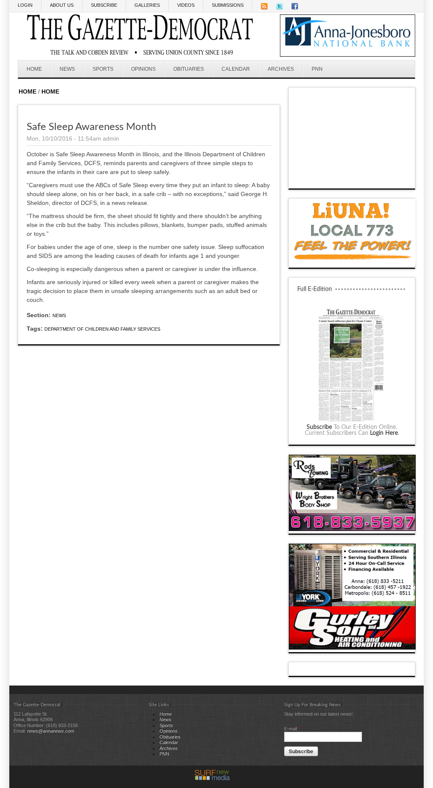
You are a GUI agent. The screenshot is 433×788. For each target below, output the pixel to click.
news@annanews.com (50, 730)
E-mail (292, 728)
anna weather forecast (352, 180)
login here (384, 433)
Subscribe (319, 427)
